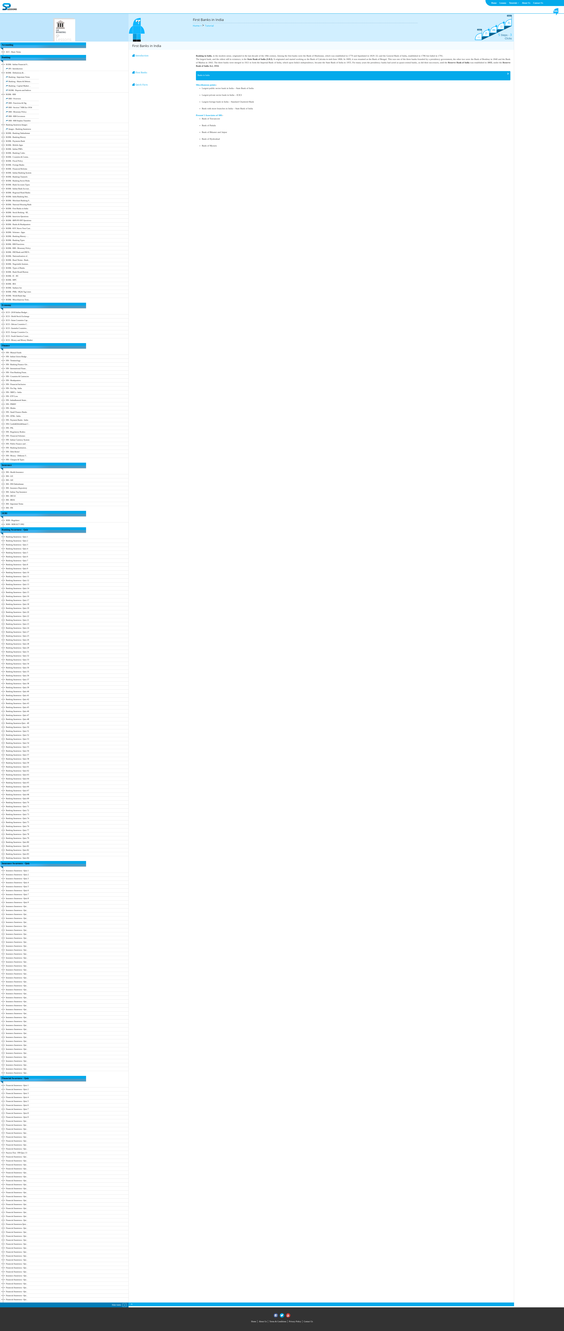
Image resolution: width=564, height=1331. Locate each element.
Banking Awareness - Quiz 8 (17, 564)
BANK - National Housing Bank (18, 204)
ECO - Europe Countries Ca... (17, 332)
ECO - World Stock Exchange (17, 316)
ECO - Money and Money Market (19, 340)
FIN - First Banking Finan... (16, 372)
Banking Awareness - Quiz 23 (17, 624)
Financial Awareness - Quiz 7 (17, 1109)
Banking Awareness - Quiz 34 (17, 664)
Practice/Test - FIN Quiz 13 (16, 1153)
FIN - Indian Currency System (17, 440)
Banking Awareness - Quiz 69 (17, 798)
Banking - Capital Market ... (20, 86)
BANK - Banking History (16, 137)
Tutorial (209, 25)
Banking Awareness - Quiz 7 (17, 560)
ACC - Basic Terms (13, 52)
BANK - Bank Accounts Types (18, 185)
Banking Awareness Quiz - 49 (17, 723)
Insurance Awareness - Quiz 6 (17, 890)
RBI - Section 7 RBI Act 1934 (20, 107)
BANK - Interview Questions (17, 216)
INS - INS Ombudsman (15, 484)
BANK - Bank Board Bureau (17, 272)
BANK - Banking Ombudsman (18, 133)
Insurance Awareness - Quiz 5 (17, 886)
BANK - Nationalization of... (17, 256)
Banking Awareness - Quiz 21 (17, 620)
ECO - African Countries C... (17, 324)
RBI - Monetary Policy (18, 112)
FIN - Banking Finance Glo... (17, 364)
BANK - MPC (11, 280)
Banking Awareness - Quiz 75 (17, 822)
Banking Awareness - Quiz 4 (17, 549)
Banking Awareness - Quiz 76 (17, 826)
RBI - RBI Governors (17, 116)
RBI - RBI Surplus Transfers (20, 121)
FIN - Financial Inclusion (16, 384)
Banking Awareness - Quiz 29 (17, 648)
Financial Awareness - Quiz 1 (17, 1085)
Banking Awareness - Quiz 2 (17, 541)
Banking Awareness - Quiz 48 (17, 719)
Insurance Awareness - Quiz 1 (17, 871)
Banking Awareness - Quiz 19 (17, 608)
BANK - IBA (11, 284)
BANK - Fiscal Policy (14, 161)
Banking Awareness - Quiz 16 (17, 596)
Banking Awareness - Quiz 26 (17, 640)
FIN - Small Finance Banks (16, 412)
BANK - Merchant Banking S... (18, 200)
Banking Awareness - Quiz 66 (17, 786)
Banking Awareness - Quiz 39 (17, 687)
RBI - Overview (15, 99)
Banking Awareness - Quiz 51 (17, 731)
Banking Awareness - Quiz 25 (17, 636)
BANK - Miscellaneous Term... (18, 300)
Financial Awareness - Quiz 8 (17, 1113)
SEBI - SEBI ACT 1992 (15, 524)
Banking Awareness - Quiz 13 (17, 584)
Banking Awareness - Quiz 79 (17, 838)
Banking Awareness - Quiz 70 (17, 802)
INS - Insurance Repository (16, 488)
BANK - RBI (11, 94)
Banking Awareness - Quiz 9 (17, 568)
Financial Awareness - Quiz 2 (17, 1089)
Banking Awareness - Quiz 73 (17, 814)
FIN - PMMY (11, 404)
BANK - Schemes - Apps (15, 232)
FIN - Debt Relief (12, 452)
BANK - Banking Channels (16, 177)
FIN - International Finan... (16, 368)
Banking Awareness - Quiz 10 (17, 572)
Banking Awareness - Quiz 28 (17, 644)
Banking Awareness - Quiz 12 (17, 580)
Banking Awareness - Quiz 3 (17, 545)
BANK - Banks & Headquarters (18, 224)
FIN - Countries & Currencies (17, 376)
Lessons (503, 3)
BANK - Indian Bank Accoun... (18, 189)
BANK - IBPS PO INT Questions (18, 220)
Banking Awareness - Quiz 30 (17, 668)
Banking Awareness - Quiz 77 (17, 830)
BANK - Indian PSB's (14, 149)
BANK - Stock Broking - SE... (17, 212)
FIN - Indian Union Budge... (17, 356)
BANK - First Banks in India (17, 208)
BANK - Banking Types (15, 240)
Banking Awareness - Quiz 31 (17, 652)
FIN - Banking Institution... (16, 448)
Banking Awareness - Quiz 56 (17, 751)
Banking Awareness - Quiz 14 (17, 588)
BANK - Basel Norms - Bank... (18, 260)
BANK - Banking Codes (15, 153)
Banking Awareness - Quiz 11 (17, 576)
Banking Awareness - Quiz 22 (17, 616)
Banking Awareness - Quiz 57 (17, 755)
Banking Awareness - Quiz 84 (17, 858)
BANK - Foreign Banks (15, 165)
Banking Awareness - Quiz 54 (17, 743)
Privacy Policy (295, 1321)
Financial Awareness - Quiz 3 (17, 1093)
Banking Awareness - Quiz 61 (17, 767)
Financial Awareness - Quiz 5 (17, 1101)
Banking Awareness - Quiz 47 (17, 715)
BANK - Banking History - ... (17, 236)
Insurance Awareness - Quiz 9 (17, 902)
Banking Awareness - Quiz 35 (17, 671)
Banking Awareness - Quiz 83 (17, 854)
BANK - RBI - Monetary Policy (18, 248)
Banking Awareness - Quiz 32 (17, 656)
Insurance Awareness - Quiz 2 (17, 874)
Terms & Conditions (277, 1321)
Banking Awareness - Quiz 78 (17, 834)
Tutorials (513, 3)
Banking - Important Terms (19, 77)
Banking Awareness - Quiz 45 (17, 707)
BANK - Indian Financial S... (17, 64)
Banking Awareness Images (16, 125)
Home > (197, 25)
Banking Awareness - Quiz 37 (17, 679)
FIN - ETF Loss (12, 396)
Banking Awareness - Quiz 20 (17, 612)
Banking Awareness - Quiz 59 (17, 763)
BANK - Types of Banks (15, 268)
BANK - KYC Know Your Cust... (18, 228)
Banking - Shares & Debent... (20, 81)
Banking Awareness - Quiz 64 (17, 779)
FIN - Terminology (13, 360)
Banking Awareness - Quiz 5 (17, 553)
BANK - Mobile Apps (14, 145)
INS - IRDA (10, 500)
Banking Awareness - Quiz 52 (17, 735)
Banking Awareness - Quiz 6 (17, 556)
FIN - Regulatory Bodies (15, 432)
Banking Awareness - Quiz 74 (17, 818)
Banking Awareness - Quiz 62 (17, 771)
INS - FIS (9, 508)
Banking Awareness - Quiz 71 (17, 806)
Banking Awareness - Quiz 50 (17, 727)
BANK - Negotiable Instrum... (17, 264)
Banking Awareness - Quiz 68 (17, 794)
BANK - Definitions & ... (15, 73)
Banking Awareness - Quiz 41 (17, 695)
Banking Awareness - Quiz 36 (17, 675)
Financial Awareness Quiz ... (17, 1224)
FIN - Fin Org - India (14, 388)
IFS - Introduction (16, 69)
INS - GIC (10, 480)
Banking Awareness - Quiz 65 (17, 783)
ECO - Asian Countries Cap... (17, 320)
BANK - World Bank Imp (16, 296)
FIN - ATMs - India (13, 416)
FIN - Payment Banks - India (17, 420)
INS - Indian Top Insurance (16, 492)
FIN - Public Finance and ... (16, 444)
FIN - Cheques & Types (15, 460)
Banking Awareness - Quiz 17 (17, 600)
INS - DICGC (11, 496)
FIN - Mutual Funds (13, 352)
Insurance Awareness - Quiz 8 (17, 898)
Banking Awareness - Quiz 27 (17, 632)
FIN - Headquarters (13, 380)
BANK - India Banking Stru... (17, 196)
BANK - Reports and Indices (20, 90)
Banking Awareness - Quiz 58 (17, 759)
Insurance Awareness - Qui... (17, 906)
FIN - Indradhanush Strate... (16, 400)
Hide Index (116, 1305)
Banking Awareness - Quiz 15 (17, 592)
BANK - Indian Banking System (18, 173)
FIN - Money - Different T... (16, 456)
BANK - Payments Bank (15, 141)
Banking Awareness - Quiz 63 (17, 775)
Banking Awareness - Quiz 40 (17, 691)
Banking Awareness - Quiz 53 (17, 739)
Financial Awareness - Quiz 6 (17, 1105)
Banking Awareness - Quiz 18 (17, 604)
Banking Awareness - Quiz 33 (17, 660)
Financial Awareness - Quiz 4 (17, 1097)
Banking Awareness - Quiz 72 (17, 810)
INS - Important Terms (14, 504)
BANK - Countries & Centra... (17, 157)
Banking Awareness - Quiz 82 (17, 850)
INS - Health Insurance (15, 472)
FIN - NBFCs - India (14, 392)
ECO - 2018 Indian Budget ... (17, 312)
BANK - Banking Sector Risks (18, 181)
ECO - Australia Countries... (17, 328)
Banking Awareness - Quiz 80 (17, 842)
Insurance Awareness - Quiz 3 (17, 878)
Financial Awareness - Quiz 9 (17, 1117)
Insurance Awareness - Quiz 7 (17, 894)
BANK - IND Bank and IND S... (18, 252)
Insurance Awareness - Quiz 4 (17, 882)
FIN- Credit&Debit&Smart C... (18, 424)
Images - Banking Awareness (20, 129)
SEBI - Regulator (12, 520)
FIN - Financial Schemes (15, 436)
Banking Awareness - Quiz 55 (17, 747)
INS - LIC (9, 476)
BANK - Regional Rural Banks (18, 193)
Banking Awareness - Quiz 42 (17, 699)
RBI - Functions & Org (17, 103)
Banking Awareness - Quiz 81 (17, 846)
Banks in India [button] (204, 75)
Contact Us (538, 3)
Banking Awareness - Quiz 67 (17, 790)
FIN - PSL (10, 428)
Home (494, 3)
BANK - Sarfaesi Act (14, 288)
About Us (526, 3)
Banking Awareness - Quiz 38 (17, 683)
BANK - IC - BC (12, 276)
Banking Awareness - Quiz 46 (17, 711)
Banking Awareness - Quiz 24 (17, 628)
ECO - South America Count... (18, 336)
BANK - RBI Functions (15, 244)
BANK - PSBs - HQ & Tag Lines (18, 292)
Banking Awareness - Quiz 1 (17, 537)
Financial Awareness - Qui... (17, 1121)
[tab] (353, 75)
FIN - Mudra (11, 408)
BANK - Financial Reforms (16, 169)
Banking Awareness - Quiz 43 (17, 703)
